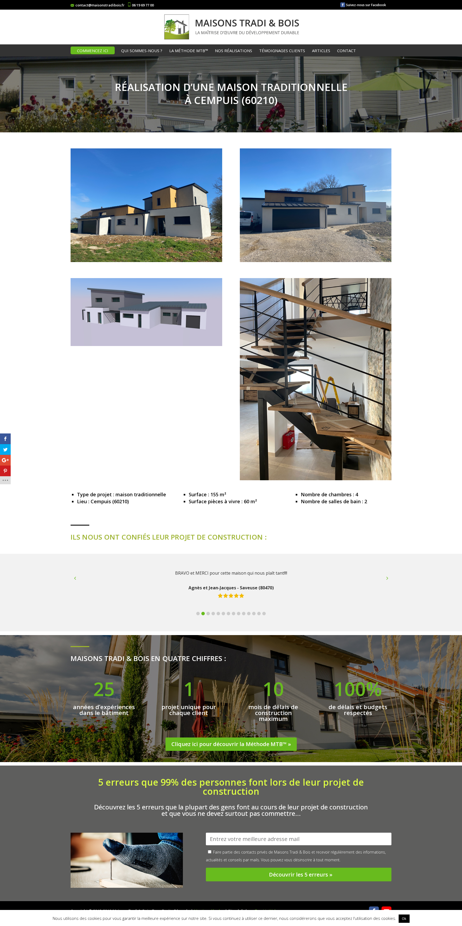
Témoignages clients (282, 51)
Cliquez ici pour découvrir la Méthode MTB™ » (231, 744)
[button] (198, 613)
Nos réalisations (233, 51)
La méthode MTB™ (188, 51)
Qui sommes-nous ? (141, 51)
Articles (321, 51)
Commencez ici (92, 51)
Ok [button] (404, 918)
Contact (346, 51)
